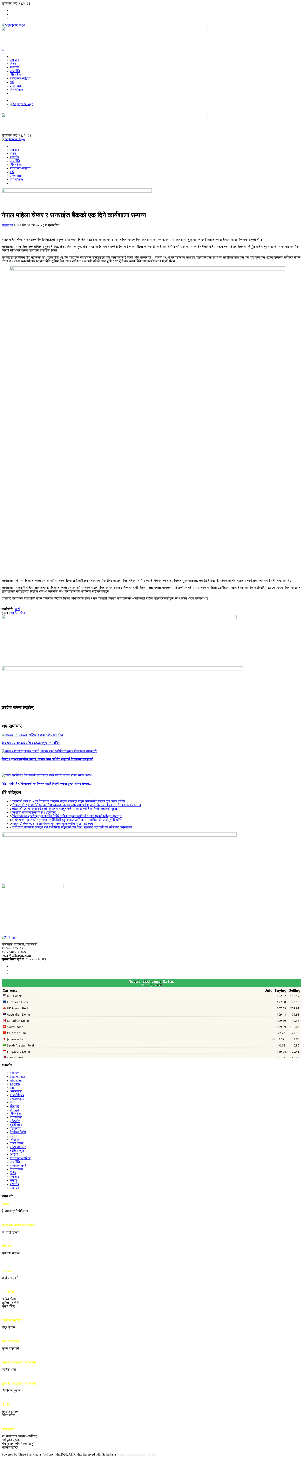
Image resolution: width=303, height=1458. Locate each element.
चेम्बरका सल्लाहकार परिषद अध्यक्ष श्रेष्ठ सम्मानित (31, 743)
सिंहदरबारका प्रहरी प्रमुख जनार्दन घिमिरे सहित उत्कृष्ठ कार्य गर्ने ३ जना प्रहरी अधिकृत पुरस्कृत (67, 816)
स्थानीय (14, 67)
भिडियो (14, 1154)
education (16, 1080)
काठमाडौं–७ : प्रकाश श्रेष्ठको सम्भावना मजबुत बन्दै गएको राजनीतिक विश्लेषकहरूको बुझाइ (64, 808)
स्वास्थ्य (14, 1188)
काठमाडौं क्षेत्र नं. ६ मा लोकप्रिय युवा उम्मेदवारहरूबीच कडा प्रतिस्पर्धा (53, 823)
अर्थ (12, 82)
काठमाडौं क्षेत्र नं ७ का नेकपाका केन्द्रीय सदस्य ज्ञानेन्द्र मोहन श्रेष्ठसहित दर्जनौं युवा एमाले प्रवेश (68, 801)
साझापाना (7, 225)
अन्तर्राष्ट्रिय (17, 1095)
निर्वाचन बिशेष (18, 1132)
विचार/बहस (16, 89)
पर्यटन (13, 1136)
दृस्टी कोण (16, 1124)
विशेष (13, 63)
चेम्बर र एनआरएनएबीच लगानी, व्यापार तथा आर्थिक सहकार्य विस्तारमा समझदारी (47, 759)
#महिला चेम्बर (18, 613)
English (15, 1084)
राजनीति (15, 71)
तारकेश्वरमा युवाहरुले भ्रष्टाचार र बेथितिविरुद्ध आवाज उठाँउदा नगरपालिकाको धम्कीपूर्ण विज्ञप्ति (66, 820)
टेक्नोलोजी (16, 1117)
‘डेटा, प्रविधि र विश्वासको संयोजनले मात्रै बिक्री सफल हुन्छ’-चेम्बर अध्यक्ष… (47, 783)
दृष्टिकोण (15, 1121)
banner (14, 1073)
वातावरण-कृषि (18, 1165)
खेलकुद (14, 1106)
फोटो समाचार (18, 1147)
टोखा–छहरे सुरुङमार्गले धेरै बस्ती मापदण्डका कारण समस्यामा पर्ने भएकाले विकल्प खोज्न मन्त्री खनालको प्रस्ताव (76, 805)
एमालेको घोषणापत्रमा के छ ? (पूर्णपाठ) (34, 812)
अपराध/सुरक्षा (17, 1099)
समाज (13, 1180)
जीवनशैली (16, 74)
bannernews (18, 1076)
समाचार (14, 60)
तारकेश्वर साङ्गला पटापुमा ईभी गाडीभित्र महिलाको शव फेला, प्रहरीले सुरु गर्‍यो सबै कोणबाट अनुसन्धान (72, 827)
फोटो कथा (16, 1139)
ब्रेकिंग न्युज (17, 1150)
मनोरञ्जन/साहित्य (20, 78)
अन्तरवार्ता (16, 86)
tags (12, 1087)
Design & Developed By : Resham (137, 1454)
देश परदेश (15, 1128)
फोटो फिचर (16, 1143)
